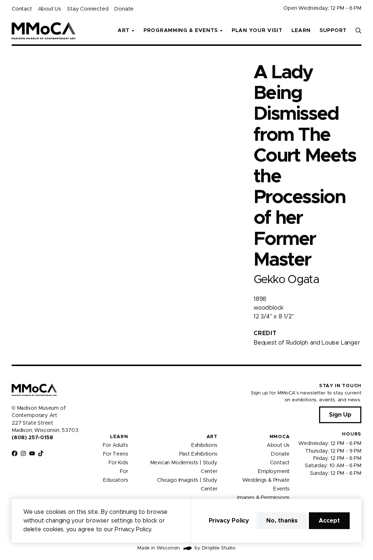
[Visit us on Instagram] (23, 453)
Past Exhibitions (198, 454)
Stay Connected (87, 9)
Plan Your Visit (257, 30)
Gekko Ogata (286, 279)
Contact (22, 9)
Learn (301, 30)
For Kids (118, 462)
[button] (358, 30)
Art (212, 436)
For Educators (115, 476)
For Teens (115, 454)
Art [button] (124, 30)
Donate (124, 9)
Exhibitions (204, 445)
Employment (274, 471)
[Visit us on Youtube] (32, 453)
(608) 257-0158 (32, 437)
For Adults (115, 445)
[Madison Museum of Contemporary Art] (43, 30)
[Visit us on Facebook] (14, 453)
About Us (49, 9)
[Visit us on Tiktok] (41, 453)
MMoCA (280, 436)
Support (333, 30)
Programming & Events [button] (181, 30)
